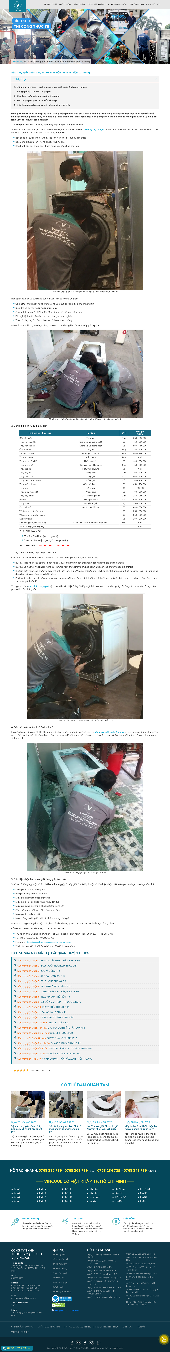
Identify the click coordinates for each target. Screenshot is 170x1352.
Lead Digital (117, 1348)
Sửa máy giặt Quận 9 (28, 1001)
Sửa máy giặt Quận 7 (28, 991)
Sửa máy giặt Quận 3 (28, 970)
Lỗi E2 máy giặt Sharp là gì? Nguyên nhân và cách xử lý (102, 1127)
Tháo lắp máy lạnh (61, 1273)
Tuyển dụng (137, 4)
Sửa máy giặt (59, 1277)
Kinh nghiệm (119, 4)
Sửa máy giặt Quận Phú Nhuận (33, 1043)
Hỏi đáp (141, 1326)
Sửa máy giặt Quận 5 (28, 981)
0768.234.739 (32, 1288)
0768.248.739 (17, 1290)
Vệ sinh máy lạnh (60, 1259)
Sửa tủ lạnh (58, 1287)
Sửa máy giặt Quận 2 (28, 965)
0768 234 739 (108, 1170)
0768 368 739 (76, 1170)
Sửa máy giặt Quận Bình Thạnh (33, 1032)
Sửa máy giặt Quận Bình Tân (32, 1048)
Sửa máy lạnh (59, 1254)
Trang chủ (50, 4)
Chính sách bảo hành (50, 1326)
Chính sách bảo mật (22, 1326)
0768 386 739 (50, 1170)
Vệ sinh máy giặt (60, 1282)
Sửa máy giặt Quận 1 (28, 960)
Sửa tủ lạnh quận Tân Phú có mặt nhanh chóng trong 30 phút (65, 1129)
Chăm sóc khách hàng (78, 1326)
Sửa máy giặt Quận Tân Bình (32, 1022)
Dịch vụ (92, 4)
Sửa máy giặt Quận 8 (28, 996)
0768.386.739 (32, 1285)
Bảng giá (104, 4)
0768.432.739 (32, 1290)
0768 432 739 (16, 1348)
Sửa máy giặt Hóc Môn (29, 1058)
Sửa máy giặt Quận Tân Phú (32, 1027)
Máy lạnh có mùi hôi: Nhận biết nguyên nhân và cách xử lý (141, 1127)
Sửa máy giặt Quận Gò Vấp (31, 1038)
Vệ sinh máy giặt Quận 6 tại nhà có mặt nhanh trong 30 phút (26, 1129)
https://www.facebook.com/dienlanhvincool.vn (49, 942)
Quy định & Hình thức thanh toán (114, 1326)
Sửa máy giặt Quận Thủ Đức (32, 1053)
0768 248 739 (135, 1170)
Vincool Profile (20, 1332)
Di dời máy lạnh (60, 1264)
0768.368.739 (17, 1288)
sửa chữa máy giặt (38, 586)
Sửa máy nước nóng (62, 1291)
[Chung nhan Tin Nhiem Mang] (66, 1309)
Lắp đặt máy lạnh (61, 1268)
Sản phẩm (79, 4)
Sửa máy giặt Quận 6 (28, 986)
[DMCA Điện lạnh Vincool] (58, 1304)
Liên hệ (150, 4)
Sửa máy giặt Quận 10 (29, 1007)
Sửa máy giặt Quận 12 (29, 1017)
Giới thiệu (65, 4)
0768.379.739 (17, 1285)
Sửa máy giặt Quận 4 (28, 976)
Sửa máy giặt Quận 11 (29, 1012)
